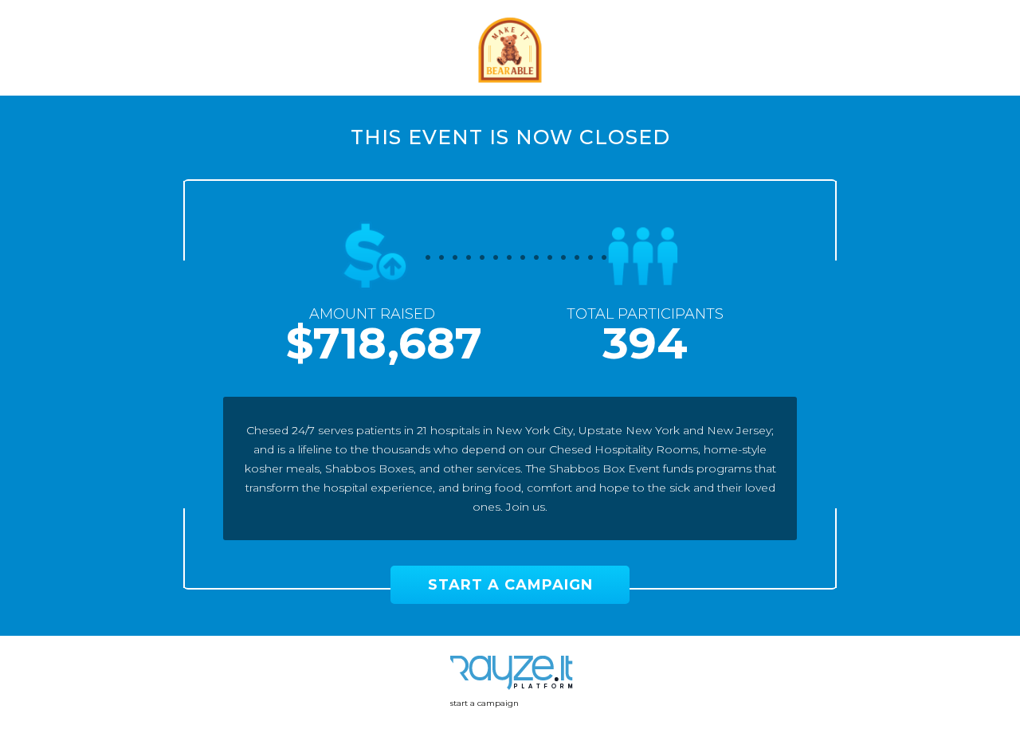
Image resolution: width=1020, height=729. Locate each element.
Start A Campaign (510, 585)
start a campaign (484, 703)
